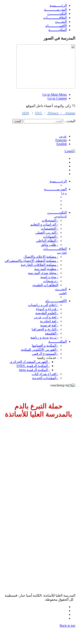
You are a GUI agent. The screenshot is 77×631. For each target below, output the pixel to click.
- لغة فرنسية (49, 325)
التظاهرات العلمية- (45, 285)
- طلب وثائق (49, 245)
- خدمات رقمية (47, 358)
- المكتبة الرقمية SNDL (33, 366)
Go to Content (57, 98)
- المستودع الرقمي (45, 353)
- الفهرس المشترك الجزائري (30, 362)
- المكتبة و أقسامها (45, 345)
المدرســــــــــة (55, 9)
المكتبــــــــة (57, 30)
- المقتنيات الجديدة (45, 378)
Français (61, 140)
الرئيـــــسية (58, 5)
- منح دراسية (49, 277)
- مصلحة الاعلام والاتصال (40, 256)
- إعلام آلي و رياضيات (43, 305)
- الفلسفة (51, 333)
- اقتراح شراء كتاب (45, 374)
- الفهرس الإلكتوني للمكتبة (39, 349)
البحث (17, 121)
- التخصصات (49, 228)
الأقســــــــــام (56, 26)
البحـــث (61, 21)
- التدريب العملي (46, 232)
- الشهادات (50, 236)
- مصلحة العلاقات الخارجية (39, 265)
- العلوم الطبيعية (46, 313)
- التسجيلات (50, 220)
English (61, 144)
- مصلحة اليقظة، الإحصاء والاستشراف (31, 261)
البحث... (69, 121)
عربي (63, 136)
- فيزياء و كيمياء (47, 309)
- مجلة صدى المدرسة (43, 273)
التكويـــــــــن (57, 13)
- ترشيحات (50, 281)
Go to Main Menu (54, 94)
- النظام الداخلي (47, 240)
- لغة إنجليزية (49, 321)
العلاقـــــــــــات (55, 17)
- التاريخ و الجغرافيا (45, 329)
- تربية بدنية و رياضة (44, 337)
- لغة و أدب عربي (46, 317)
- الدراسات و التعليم (44, 224)
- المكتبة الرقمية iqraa (34, 370)
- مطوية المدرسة (46, 269)
